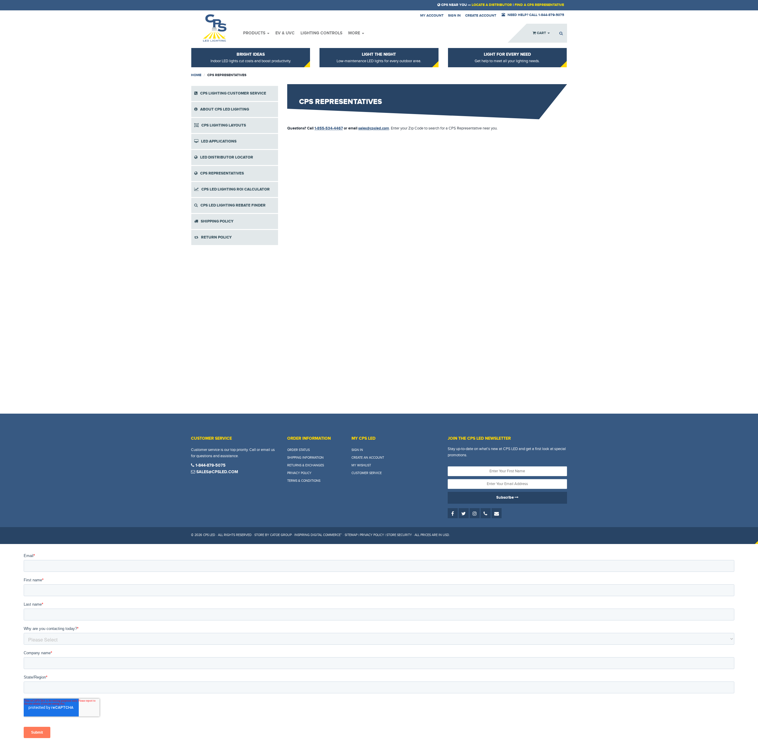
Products (254, 33)
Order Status (298, 450)
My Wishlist (361, 465)
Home (196, 75)
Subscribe (505, 497)
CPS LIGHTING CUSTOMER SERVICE (231, 93)
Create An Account (367, 458)
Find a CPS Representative (539, 5)
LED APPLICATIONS (217, 141)
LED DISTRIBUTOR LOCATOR (225, 157)
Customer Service (366, 473)
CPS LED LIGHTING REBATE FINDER (232, 205)
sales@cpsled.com (373, 128)
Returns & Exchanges (305, 465)
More (354, 33)
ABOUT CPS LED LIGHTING (223, 109)
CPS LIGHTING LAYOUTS (222, 125)
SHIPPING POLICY (216, 221)
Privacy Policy (299, 473)
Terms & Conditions (303, 481)
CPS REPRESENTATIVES (220, 173)
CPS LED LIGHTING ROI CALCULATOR (234, 189)
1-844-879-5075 (210, 465)
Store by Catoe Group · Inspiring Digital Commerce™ (298, 535)
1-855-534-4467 (328, 128)
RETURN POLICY (215, 237)
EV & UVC (285, 33)
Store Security (399, 535)
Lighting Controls (321, 33)
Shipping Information (305, 458)
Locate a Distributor (492, 5)
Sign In (357, 450)
